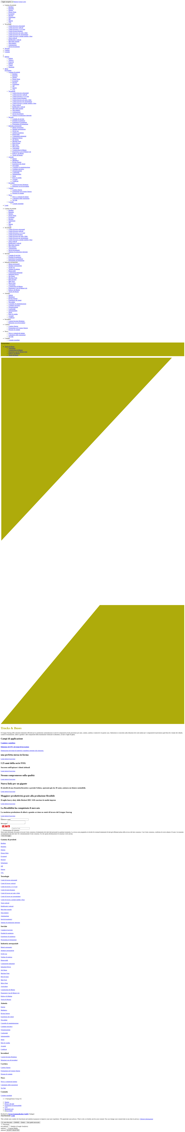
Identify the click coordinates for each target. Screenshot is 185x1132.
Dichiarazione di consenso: (11, 830)
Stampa (7, 1102)
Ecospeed (11, 14)
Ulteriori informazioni (146, 1119)
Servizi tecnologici (14, 46)
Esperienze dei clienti (18, 164)
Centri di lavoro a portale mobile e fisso (20, 36)
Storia (14, 176)
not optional (4, 1126)
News (10, 195)
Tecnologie (11, 91)
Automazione (12, 45)
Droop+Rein (12, 12)
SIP (9, 19)
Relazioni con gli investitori (20, 186)
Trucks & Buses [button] (9, 346)
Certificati (15, 181)
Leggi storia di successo (8, 759)
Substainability (16, 174)
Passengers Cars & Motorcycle (21, 152)
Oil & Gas (15, 131)
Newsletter (15, 165)
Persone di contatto (18, 193)
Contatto (7, 52)
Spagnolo (11, 67)
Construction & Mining (19, 150)
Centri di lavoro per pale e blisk (18, 33)
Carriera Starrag (17, 190)
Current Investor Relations (20, 184)
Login (6, 205)
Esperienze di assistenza (19, 122)
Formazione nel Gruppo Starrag (22, 191)
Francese (11, 62)
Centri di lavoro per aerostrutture (18, 34)
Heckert (10, 15)
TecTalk (14, 200)
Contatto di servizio (18, 119)
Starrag (10, 21)
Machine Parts (16, 141)
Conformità (15, 172)
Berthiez (11, 7)
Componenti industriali (19, 136)
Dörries (10, 10)
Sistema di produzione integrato (22, 115)
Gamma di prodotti (14, 72)
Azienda (11, 157)
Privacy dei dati (9, 1104)
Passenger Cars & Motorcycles (17, 352)
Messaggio (4, 823)
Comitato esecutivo (18, 169)
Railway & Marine (18, 153)
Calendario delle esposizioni (20, 198)
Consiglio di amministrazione (21, 167)
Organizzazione (17, 171)
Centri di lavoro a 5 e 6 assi (16, 29)
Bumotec (11, 8)
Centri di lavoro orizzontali (16, 26)
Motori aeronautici (18, 127)
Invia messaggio (6, 835)
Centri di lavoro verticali (15, 27)
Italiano (7, 56)
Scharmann (11, 17)
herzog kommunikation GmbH (18, 1114)
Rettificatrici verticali (14, 40)
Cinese (10, 65)
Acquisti (14, 179)
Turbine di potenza (18, 133)
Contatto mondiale (18, 203)
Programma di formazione (20, 124)
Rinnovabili (15, 134)
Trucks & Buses (13, 355)
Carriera (7, 50)
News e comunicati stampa (20, 197)
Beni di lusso (16, 143)
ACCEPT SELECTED (13, 1130)
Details (23, 1122)
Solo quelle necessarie (33, 1122)
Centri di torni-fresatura (15, 31)
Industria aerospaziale (15, 126)
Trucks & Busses (17, 155)
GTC (6, 1107)
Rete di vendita (16, 178)
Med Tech (15, 145)
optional (3, 1128)
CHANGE (16, 1122)
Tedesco (10, 60)
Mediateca (15, 160)
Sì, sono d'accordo (7, 1122)
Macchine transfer (13, 41)
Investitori (11, 183)
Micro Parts (15, 146)
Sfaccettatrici (12, 43)
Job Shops (15, 139)
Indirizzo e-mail (5, 819)
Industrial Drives (17, 138)
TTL (9, 22)
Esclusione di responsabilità (13, 1105)
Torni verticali (12, 38)
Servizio (7, 48)
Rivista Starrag (16, 162)
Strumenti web (9, 1109)
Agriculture (15, 148)
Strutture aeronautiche (19, 129)
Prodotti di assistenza (18, 120)
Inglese (10, 58)
